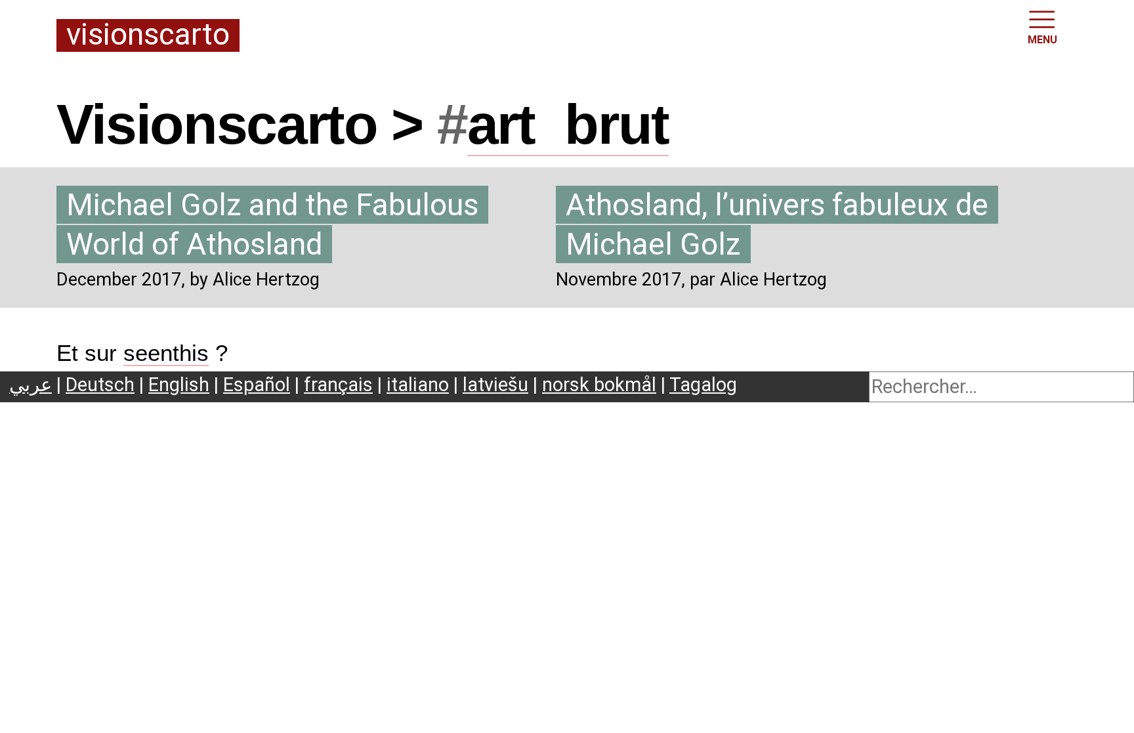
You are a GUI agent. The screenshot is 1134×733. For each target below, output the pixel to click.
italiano (418, 384)
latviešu (495, 384)
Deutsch (100, 384)
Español (256, 384)
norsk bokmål (599, 384)
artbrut (568, 124)
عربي (30, 384)
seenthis (166, 353)
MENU (1042, 39)
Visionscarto (148, 35)
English (178, 384)
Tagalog (703, 384)
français (338, 384)
